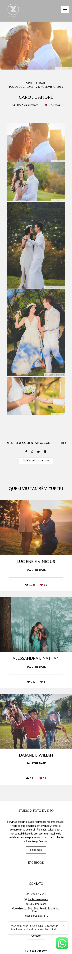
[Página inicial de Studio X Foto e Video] (13, 11)
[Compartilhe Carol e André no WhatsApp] (32, 451)
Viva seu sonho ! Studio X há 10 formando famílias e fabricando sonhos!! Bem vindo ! (34, 928)
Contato (36, 936)
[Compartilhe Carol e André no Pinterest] (45, 451)
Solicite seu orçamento (36, 460)
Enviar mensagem (38, 899)
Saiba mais (36, 850)
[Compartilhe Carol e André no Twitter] (38, 451)
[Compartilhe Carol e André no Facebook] (26, 451)
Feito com (36, 950)
